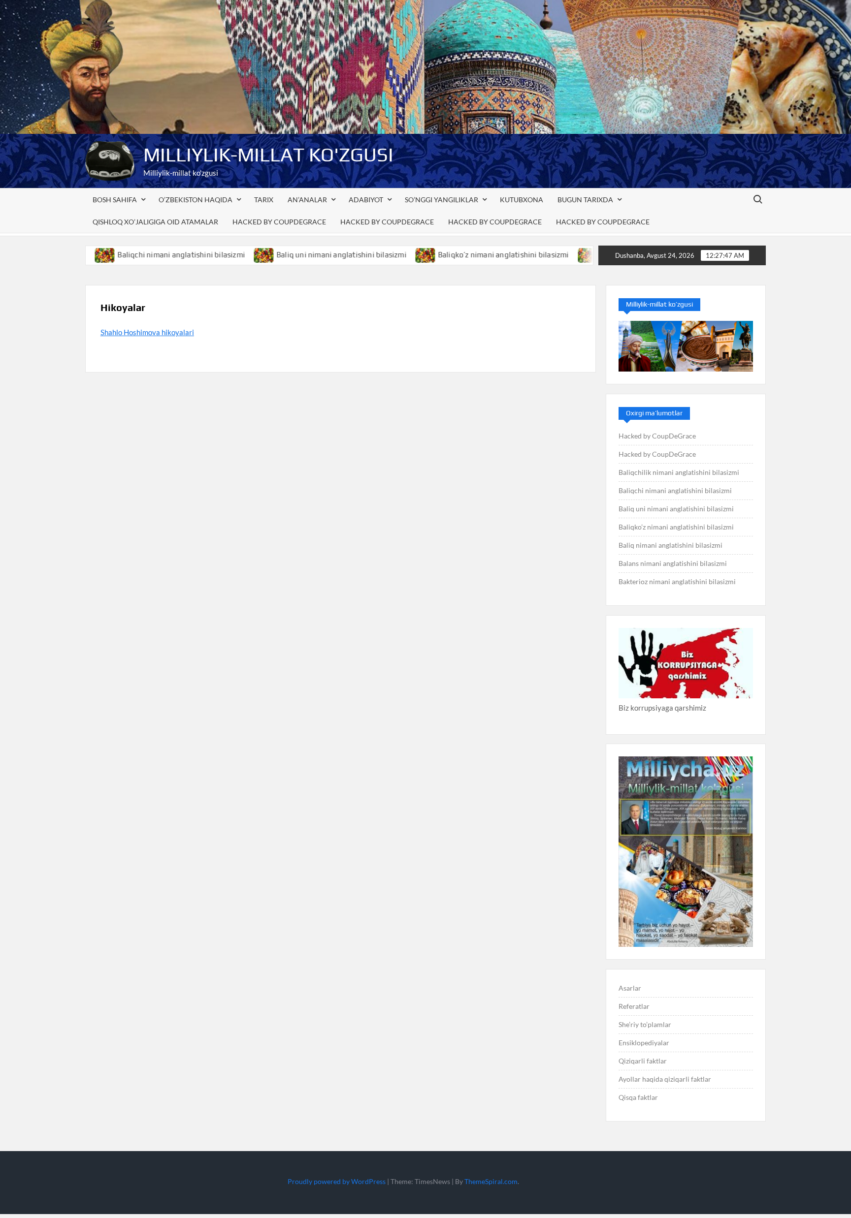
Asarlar (630, 988)
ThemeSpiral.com (491, 1181)
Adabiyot (366, 199)
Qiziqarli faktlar (643, 1061)
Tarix (263, 199)
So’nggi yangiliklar (441, 199)
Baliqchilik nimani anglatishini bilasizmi (679, 472)
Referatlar (634, 1006)
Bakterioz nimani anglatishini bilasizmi (677, 581)
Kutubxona (521, 199)
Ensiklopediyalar (644, 1042)
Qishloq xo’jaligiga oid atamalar (155, 222)
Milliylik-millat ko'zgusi (268, 154)
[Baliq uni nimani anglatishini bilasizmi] (222, 254)
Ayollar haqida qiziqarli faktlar (665, 1079)
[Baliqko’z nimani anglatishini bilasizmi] (383, 254)
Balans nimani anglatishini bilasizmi (673, 563)
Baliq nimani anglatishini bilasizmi (670, 545)
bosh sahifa (115, 199)
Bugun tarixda (585, 199)
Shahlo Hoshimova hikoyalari (147, 332)
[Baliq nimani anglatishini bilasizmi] (545, 254)
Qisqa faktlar (638, 1097)
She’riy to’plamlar (645, 1024)
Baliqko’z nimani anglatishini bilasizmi (461, 254)
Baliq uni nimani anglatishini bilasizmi (299, 254)
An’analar (307, 199)
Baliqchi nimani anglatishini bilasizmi (139, 254)
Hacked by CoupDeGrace (279, 222)
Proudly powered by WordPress (337, 1181)
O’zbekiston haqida (195, 199)
